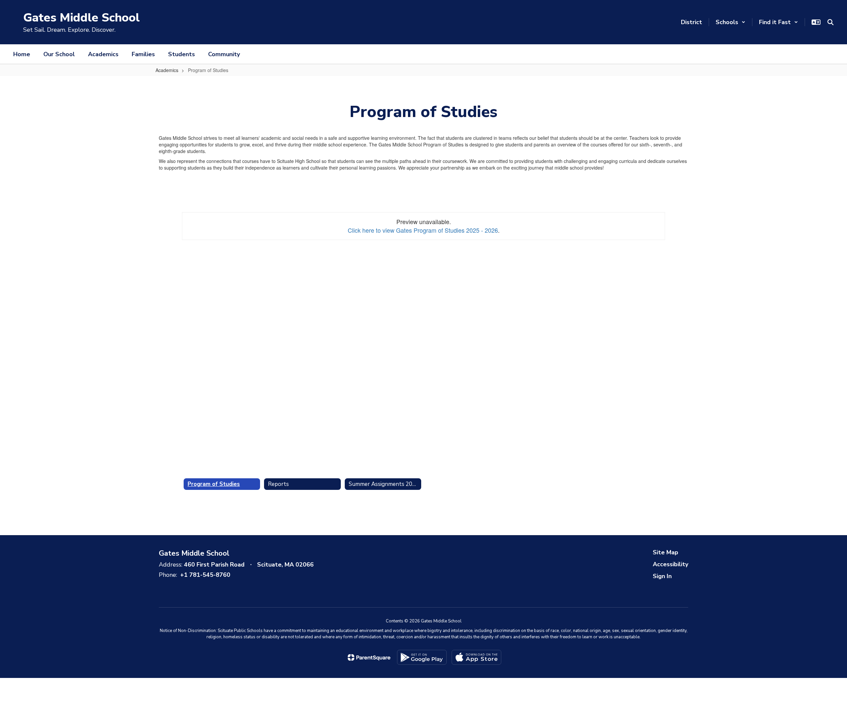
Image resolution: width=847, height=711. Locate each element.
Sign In (662, 576)
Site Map (665, 552)
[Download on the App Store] (476, 657)
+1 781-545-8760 (205, 575)
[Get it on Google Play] (422, 657)
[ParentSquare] (369, 657)
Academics (167, 70)
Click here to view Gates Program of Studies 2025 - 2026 (423, 230)
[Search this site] (830, 22)
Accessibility (670, 564)
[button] (730, 22)
